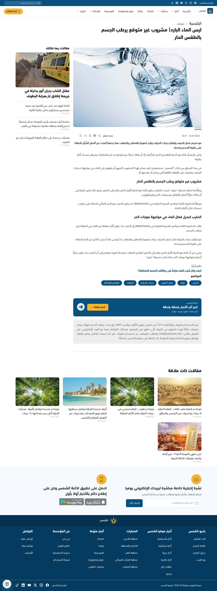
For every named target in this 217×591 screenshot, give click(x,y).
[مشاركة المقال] (100, 136)
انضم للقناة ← (97, 307)
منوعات (180, 24)
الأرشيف (29, 553)
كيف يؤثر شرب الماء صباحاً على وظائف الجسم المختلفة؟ (169, 271)
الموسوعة (109, 11)
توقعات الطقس (96, 567)
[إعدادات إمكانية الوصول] (7, 584)
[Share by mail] (86, 136)
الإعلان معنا (27, 539)
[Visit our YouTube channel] (181, 3)
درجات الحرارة (147, 283)
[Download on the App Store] (96, 502)
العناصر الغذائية (111, 283)
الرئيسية (187, 11)
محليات (164, 11)
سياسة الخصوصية (61, 553)
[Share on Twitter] (91, 136)
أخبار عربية (167, 553)
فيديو (169, 574)
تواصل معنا (27, 546)
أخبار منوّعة (97, 531)
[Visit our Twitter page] (186, 3)
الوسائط (96, 11)
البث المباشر (12, 11)
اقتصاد (150, 11)
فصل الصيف (167, 283)
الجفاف (130, 283)
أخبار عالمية (166, 560)
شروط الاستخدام (61, 560)
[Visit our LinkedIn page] (177, 3)
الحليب (195, 283)
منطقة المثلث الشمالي (126, 560)
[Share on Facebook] (95, 136)
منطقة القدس (131, 539)
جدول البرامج (199, 553)
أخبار (177, 11)
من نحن (66, 539)
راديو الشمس (197, 531)
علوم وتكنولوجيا (126, 11)
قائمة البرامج (199, 546)
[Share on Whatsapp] (82, 136)
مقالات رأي (166, 567)
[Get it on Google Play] (71, 502)
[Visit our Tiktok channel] (172, 3)
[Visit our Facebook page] (195, 3)
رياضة (140, 11)
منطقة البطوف (130, 567)
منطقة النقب (131, 553)
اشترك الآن (134, 503)
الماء (182, 283)
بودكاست (200, 560)
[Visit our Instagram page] (191, 3)
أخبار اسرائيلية (165, 546)
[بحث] (39, 3)
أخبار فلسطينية (164, 539)
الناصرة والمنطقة (129, 546)
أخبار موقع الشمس (159, 531)
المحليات (132, 531)
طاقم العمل (64, 546)
